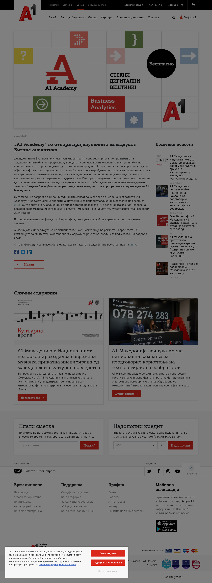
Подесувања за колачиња (108, 562)
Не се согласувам (107, 571)
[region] (66, 562)
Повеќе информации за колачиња (57, 564)
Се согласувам (108, 553)
